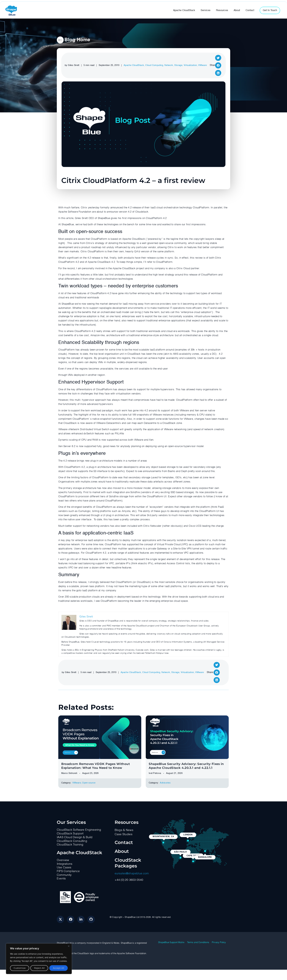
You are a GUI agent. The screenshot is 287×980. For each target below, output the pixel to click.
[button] (218, 58)
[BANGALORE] (205, 851)
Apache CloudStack (134, 65)
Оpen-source (88, 783)
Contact (124, 842)
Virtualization (190, 65)
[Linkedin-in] (80, 919)
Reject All (39, 968)
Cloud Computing (154, 65)
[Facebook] (70, 919)
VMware (202, 65)
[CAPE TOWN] (193, 861)
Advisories (165, 783)
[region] (39, 959)
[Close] (68, 946)
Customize (20, 968)
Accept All (58, 968)
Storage (178, 65)
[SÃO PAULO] (180, 858)
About (122, 851)
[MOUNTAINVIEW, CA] (163, 842)
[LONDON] (188, 841)
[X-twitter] (60, 919)
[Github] (91, 919)
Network (168, 65)
